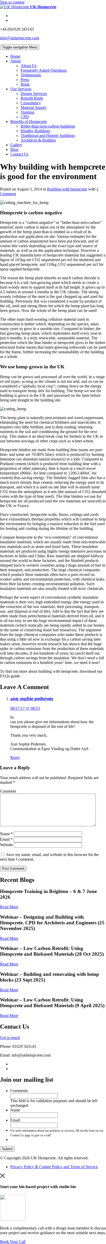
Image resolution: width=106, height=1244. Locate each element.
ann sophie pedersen (31, 698)
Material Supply (34, 107)
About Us (29, 65)
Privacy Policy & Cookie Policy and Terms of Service (54, 1167)
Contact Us (19, 154)
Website (6, 845)
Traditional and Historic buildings (48, 135)
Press (25, 79)
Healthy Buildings (35, 131)
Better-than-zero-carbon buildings (48, 126)
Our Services (20, 89)
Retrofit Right (32, 98)
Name (6, 834)
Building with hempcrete (67, 189)
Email (6, 839)
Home (15, 56)
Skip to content (12, 2)
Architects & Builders (38, 140)
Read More (9, 907)
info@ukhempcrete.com (19, 38)
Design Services (34, 93)
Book (25, 84)
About (15, 61)
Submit (7, 1149)
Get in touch (10, 1037)
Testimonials (31, 75)
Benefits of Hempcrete (28, 121)
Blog (14, 149)
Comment (8, 791)
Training (27, 112)
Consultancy (31, 103)
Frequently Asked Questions (44, 70)
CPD (25, 117)
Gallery (16, 145)
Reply (15, 757)
